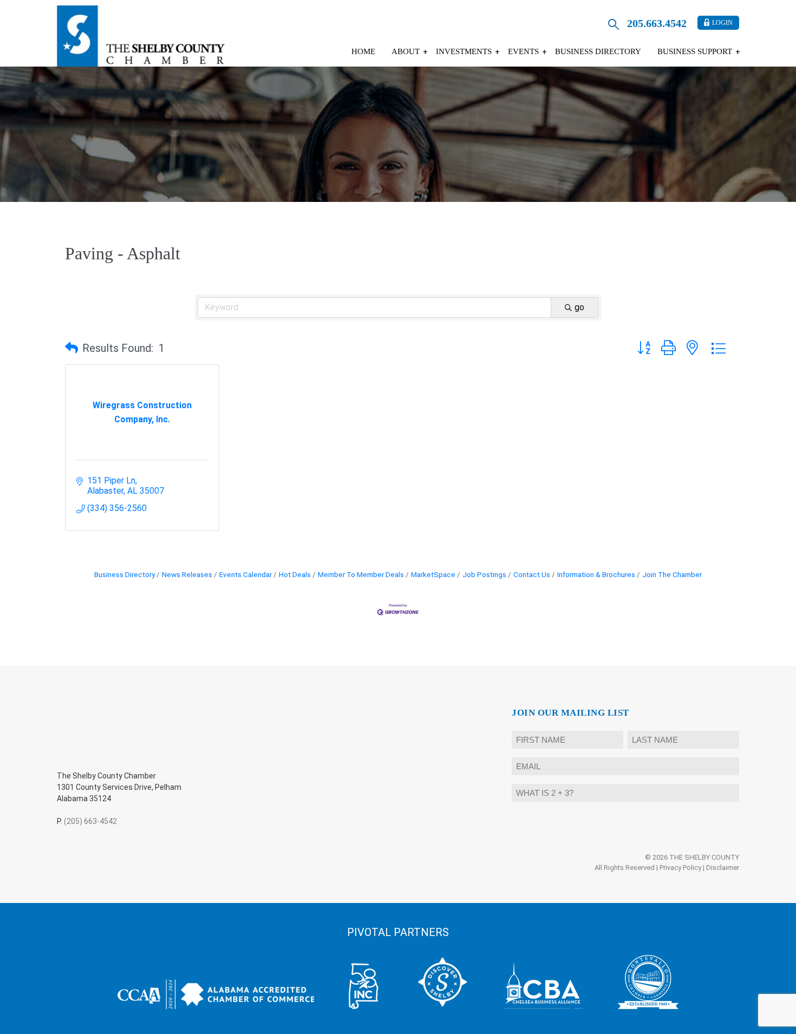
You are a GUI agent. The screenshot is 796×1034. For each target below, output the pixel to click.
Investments (464, 51)
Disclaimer (722, 867)
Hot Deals (295, 574)
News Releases (187, 574)
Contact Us (531, 574)
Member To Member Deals (361, 574)
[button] (71, 348)
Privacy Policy (680, 867)
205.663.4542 (657, 23)
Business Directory (598, 51)
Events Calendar (245, 574)
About (406, 51)
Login (722, 23)
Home (363, 51)
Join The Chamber (672, 574)
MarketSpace (433, 574)
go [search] (579, 307)
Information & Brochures (596, 574)
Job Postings (484, 574)
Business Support (694, 51)
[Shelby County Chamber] (141, 36)
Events (523, 51)
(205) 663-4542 (90, 821)
